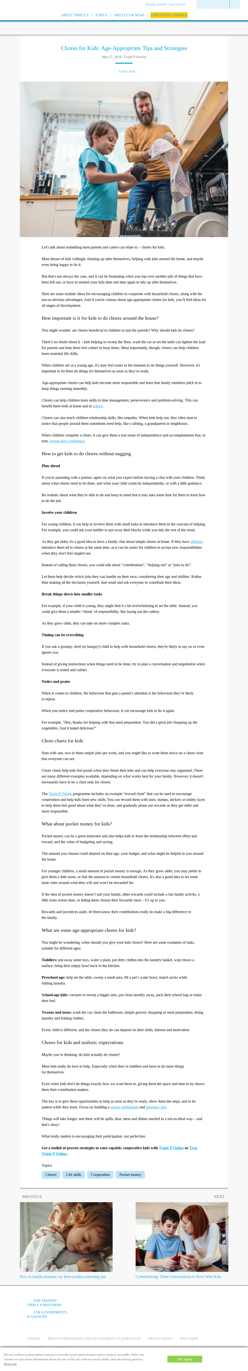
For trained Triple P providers (44, 1303)
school (98, 406)
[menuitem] (167, 4)
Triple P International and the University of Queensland (94, 1338)
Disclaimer (189, 1338)
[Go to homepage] (15, 21)
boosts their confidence (67, 441)
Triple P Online (61, 794)
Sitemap (33, 1338)
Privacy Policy (160, 1338)
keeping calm (156, 1107)
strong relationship (124, 1107)
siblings (196, 542)
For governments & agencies (47, 1315)
